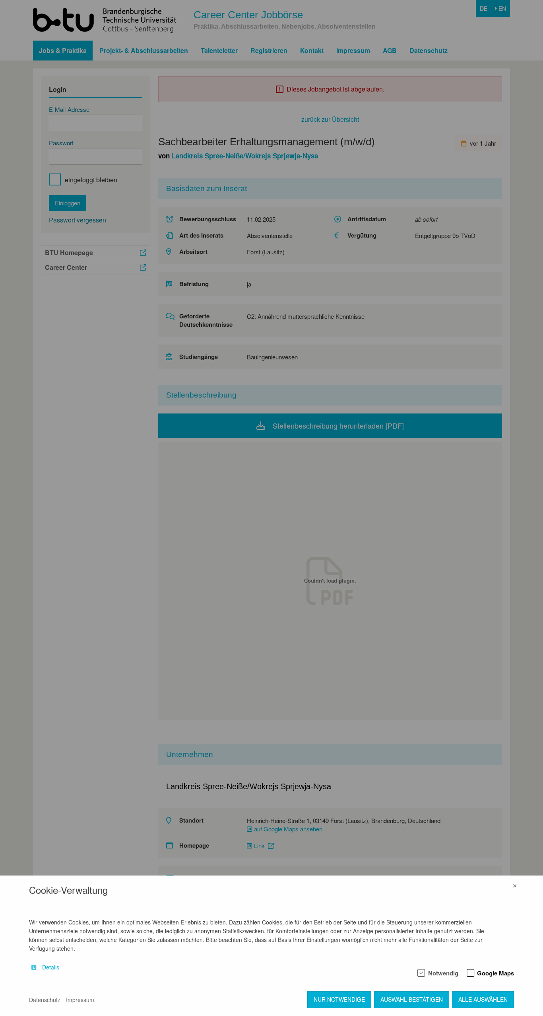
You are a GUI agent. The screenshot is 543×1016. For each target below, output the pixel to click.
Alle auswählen (483, 999)
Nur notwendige (339, 999)
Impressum (80, 1000)
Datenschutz (44, 1000)
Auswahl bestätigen (411, 999)
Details (50, 967)
